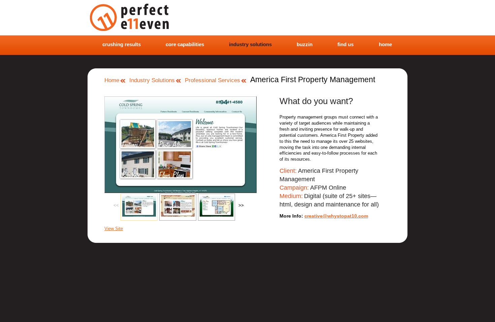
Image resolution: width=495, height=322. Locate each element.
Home (111, 80)
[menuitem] (119, 44)
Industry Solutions (152, 80)
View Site (113, 228)
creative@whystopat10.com (336, 216)
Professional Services (212, 80)
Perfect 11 (140, 17)
